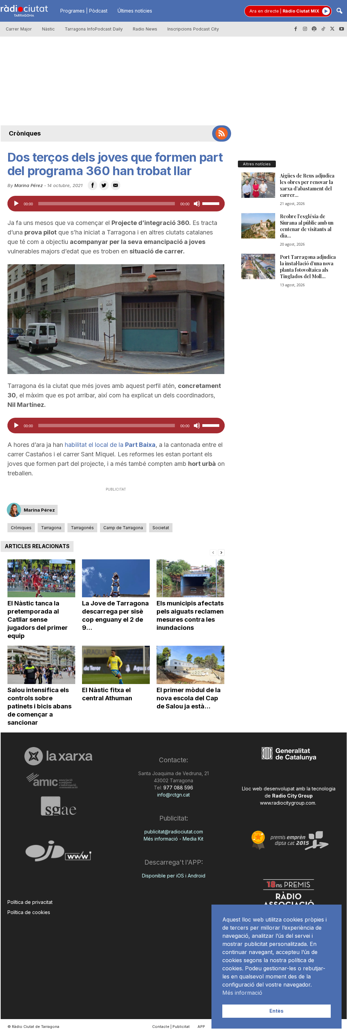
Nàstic (48, 29)
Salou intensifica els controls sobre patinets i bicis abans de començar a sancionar (39, 706)
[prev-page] (213, 552)
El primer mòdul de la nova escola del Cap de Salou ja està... (189, 698)
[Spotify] (314, 29)
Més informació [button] (242, 992)
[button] (339, 11)
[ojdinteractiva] (58, 853)
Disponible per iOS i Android (173, 875)
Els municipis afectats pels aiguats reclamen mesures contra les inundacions (190, 615)
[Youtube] (342, 29)
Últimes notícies (135, 11)
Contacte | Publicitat (171, 1026)
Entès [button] (276, 1011)
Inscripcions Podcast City (193, 29)
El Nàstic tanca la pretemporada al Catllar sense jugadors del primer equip (37, 619)
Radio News (145, 29)
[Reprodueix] (16, 203)
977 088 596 (177, 787)
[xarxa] (58, 756)
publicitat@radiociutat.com (173, 831)
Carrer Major (19, 29)
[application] (116, 203)
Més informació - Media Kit (173, 839)
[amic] (58, 780)
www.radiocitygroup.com (287, 803)
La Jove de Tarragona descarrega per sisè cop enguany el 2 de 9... (115, 615)
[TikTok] (323, 29)
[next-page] (221, 552)
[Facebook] (296, 29)
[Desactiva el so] (196, 203)
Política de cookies (28, 912)
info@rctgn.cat (173, 795)
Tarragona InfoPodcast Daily (94, 29)
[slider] (211, 203)
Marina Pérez (28, 185)
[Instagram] (305, 29)
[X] (332, 29)
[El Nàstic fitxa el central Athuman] (116, 665)
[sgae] (58, 806)
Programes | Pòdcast (83, 11)
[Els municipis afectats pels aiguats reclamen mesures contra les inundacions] (190, 578)
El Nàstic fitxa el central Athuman (107, 694)
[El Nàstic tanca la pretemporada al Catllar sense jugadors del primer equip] (41, 578)
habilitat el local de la (110, 444)
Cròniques (25, 133)
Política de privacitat (30, 902)
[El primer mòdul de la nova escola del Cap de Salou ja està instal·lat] (190, 665)
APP (201, 1026)
